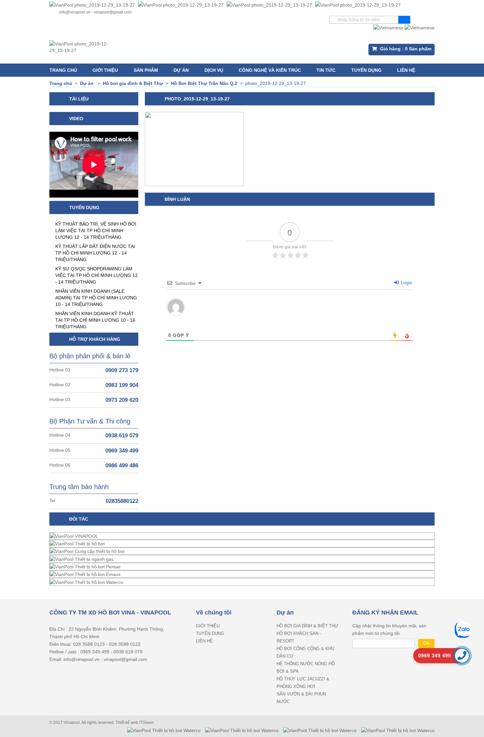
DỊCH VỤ (213, 70)
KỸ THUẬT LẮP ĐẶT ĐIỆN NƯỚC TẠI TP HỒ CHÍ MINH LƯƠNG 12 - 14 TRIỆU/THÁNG (95, 253)
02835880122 (122, 501)
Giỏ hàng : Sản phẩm (405, 48)
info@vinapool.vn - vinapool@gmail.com (95, 12)
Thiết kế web (127, 722)
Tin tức (326, 70)
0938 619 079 (121, 435)
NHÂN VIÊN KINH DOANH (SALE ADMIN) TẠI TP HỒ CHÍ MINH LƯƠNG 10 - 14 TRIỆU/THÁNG (96, 297)
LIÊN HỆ (406, 70)
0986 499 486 (121, 465)
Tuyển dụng (366, 70)
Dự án (181, 70)
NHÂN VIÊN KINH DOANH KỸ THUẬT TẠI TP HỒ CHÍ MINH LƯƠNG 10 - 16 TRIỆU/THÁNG (95, 320)
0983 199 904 (121, 385)
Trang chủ (63, 70)
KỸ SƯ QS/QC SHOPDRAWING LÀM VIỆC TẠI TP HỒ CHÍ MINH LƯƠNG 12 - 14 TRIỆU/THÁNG (96, 275)
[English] (420, 27)
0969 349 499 (121, 451)
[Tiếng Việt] (388, 27)
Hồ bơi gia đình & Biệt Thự (307, 625)
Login (405, 282)
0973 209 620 (121, 400)
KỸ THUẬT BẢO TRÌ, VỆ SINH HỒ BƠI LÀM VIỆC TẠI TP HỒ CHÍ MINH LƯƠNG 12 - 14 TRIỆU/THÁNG (95, 230)
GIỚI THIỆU (105, 70)
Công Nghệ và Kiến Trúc (270, 70)
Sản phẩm (146, 70)
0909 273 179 (121, 370)
